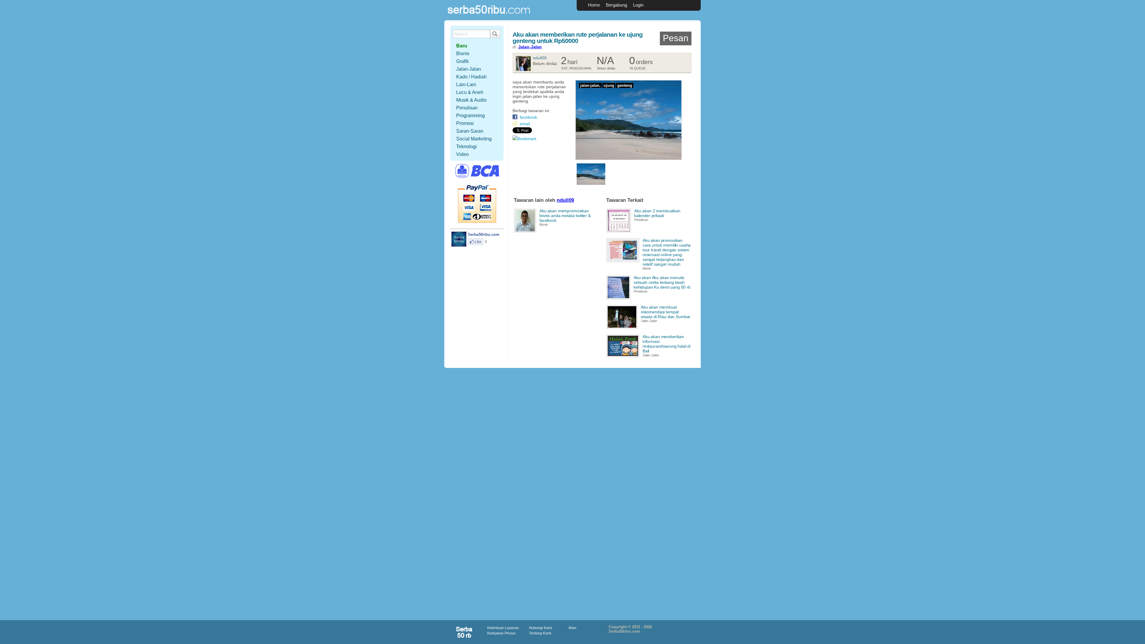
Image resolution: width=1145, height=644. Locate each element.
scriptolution (464, 632)
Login (638, 4)
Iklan (572, 628)
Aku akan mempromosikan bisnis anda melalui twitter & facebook (565, 215)
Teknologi (466, 146)
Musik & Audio (471, 100)
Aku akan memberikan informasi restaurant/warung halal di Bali (667, 343)
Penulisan (641, 220)
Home (594, 4)
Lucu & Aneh (469, 92)
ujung (609, 85)
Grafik (462, 61)
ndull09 (540, 57)
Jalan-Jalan (530, 46)
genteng (624, 85)
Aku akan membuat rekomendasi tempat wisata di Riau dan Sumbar (666, 312)
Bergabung (616, 4)
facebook (528, 117)
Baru (461, 45)
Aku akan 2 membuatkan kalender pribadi (657, 213)
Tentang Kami (540, 633)
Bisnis (543, 224)
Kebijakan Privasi (501, 633)
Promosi (465, 123)
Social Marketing (474, 138)
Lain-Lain (466, 84)
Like (478, 242)
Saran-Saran (469, 131)
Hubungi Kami (540, 628)
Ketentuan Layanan (503, 628)
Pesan (675, 38)
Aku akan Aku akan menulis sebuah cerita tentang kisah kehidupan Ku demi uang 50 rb (662, 282)
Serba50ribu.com (489, 16)
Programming (470, 115)
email (525, 123)
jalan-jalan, (590, 85)
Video (462, 154)
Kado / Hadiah (471, 76)
